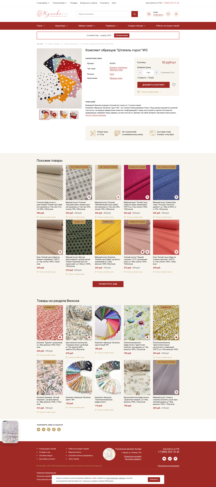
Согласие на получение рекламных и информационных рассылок (103, 269)
